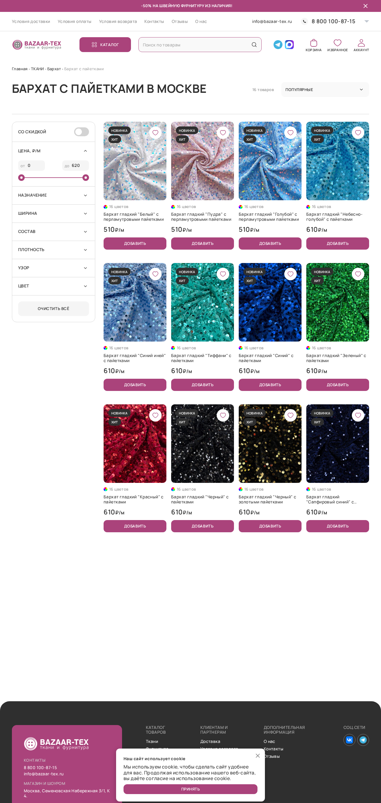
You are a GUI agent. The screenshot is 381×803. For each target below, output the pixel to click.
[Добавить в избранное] (155, 132)
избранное (337, 49)
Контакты (154, 21)
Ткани (152, 741)
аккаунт (361, 49)
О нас (201, 21)
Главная (20, 68)
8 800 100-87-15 (333, 21)
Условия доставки (31, 21)
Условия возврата (118, 21)
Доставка (210, 741)
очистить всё (53, 308)
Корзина (314, 49)
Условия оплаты (75, 21)
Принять (190, 789)
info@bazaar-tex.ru (272, 21)
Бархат (54, 68)
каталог (109, 44)
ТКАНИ (37, 68)
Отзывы (180, 21)
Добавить (135, 243)
